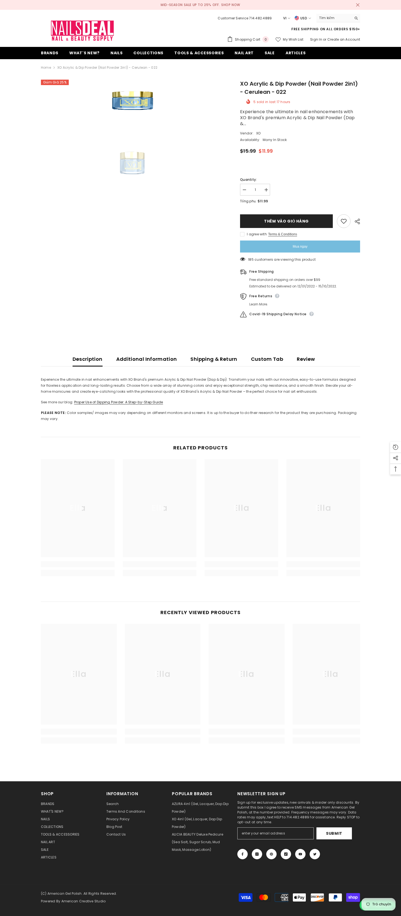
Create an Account (343, 39)
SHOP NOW (230, 4)
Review (306, 359)
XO (258, 133)
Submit (334, 833)
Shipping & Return (213, 359)
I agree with (257, 234)
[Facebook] (242, 854)
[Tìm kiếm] (338, 18)
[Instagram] (257, 854)
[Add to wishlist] (344, 221)
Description (88, 359)
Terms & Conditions (282, 234)
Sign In (316, 39)
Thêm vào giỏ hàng (286, 221)
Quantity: (248, 179)
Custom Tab (267, 359)
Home (46, 67)
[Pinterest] (271, 854)
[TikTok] (286, 854)
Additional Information (146, 359)
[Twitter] (315, 854)
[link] (78, 564)
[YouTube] (300, 854)
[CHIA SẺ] (355, 221)
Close (357, 5)
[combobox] (334, 18)
